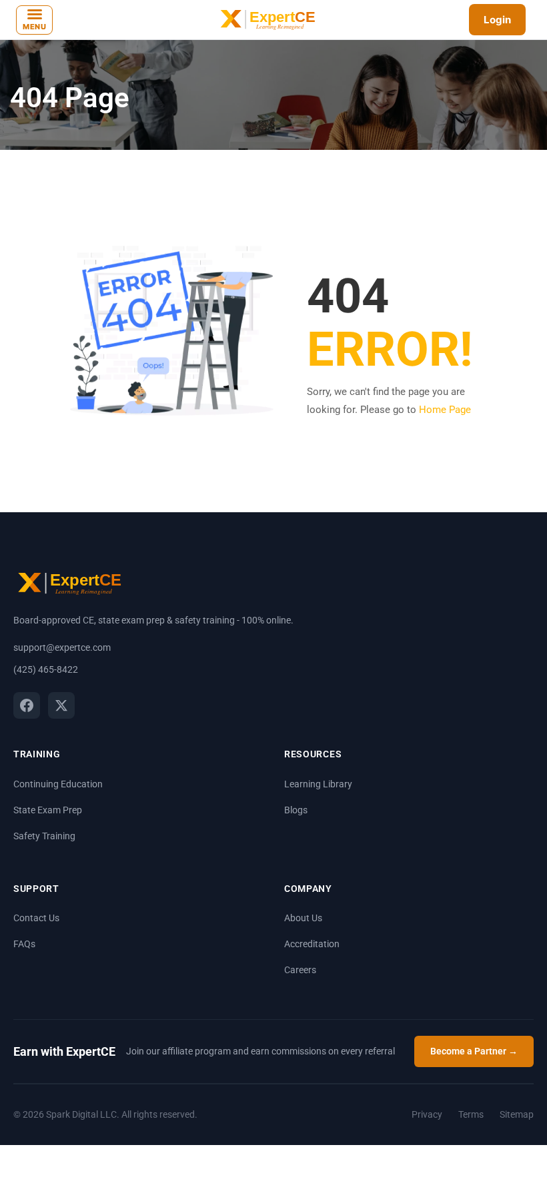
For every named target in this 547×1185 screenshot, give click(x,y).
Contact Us (36, 918)
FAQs (24, 944)
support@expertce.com (62, 647)
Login (497, 19)
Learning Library (318, 784)
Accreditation (312, 944)
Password (254, 589)
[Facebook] (26, 705)
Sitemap (517, 1114)
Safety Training (44, 836)
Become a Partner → (474, 1051)
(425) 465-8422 (45, 669)
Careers (300, 970)
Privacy (427, 1114)
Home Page (445, 410)
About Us (303, 918)
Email (252, 575)
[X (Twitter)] (61, 705)
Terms (471, 1114)
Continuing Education (58, 784)
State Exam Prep (47, 810)
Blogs (296, 810)
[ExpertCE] (266, 20)
